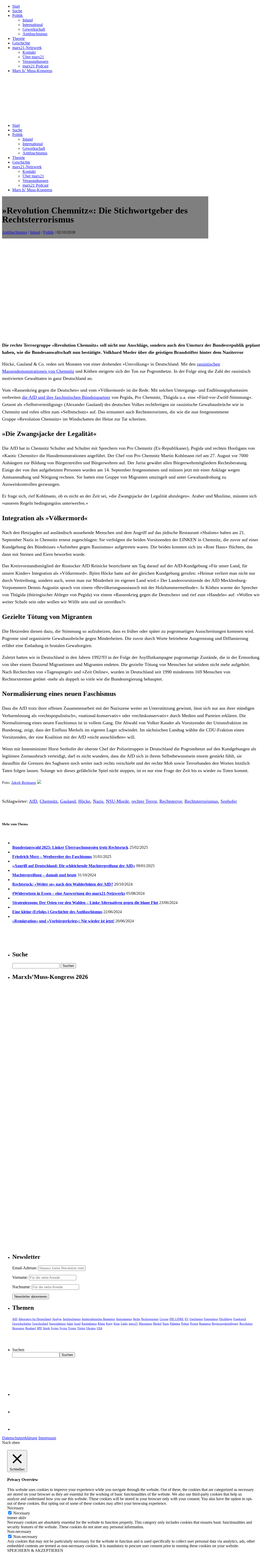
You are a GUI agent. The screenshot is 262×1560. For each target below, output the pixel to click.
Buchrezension (150, 1318)
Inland (28, 20)
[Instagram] (20, 1429)
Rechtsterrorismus (201, 801)
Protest (194, 1323)
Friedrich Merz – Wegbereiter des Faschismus (52, 856)
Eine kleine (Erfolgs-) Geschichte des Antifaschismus (57, 912)
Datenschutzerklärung (19, 1438)
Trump (72, 1328)
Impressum (47, 1438)
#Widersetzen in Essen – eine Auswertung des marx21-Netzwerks (68, 893)
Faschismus (196, 1318)
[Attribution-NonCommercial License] (39, 783)
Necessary (21, 1513)
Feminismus (211, 1318)
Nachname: (21, 1287)
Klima (101, 1323)
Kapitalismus (89, 1323)
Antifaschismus (35, 34)
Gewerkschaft (34, 29)
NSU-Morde (117, 801)
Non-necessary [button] (19, 1531)
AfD (33, 801)
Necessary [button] (15, 1508)
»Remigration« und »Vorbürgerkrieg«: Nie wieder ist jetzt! (63, 921)
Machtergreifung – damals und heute (44, 875)
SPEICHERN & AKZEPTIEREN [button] (35, 1550)
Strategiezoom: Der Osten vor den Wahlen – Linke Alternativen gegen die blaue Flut (85, 902)
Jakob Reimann (23, 783)
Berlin (136, 1318)
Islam (70, 1323)
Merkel (157, 1323)
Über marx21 (33, 57)
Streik (46, 1328)
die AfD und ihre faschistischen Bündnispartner (66, 397)
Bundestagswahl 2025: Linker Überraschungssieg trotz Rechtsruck (70, 847)
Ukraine (91, 1328)
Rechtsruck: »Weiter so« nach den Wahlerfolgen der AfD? (62, 884)
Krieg (109, 1323)
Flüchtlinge (225, 1318)
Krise (117, 1323)
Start (16, 6)
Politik (17, 15)
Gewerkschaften (21, 1323)
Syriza (63, 1328)
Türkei (81, 1328)
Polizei (185, 1323)
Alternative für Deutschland (34, 1318)
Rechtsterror (170, 801)
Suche (17, 11)
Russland (30, 1328)
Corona (164, 1318)
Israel (77, 1323)
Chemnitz (49, 801)
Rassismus (205, 1323)
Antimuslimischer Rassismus (98, 1318)
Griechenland (40, 1323)
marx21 (133, 1323)
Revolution (246, 1323)
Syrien (55, 1328)
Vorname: (20, 1277)
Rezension (18, 1328)
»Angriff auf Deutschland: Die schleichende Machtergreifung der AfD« (73, 866)
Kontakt (29, 52)
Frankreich (239, 1318)
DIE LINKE (176, 1318)
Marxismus (145, 1323)
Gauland (68, 801)
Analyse (57, 1318)
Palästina (175, 1323)
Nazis (98, 801)
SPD (39, 1328)
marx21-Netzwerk (27, 48)
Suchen (18, 1350)
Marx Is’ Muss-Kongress (32, 71)
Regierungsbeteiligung (225, 1323)
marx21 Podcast (35, 66)
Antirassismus (124, 1318)
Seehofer (229, 801)
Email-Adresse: (25, 1268)
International (33, 24)
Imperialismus (57, 1323)
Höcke (84, 801)
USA (99, 1328)
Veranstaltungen (35, 61)
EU (187, 1318)
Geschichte (21, 43)
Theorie (18, 38)
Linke (124, 1323)
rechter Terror (144, 801)
